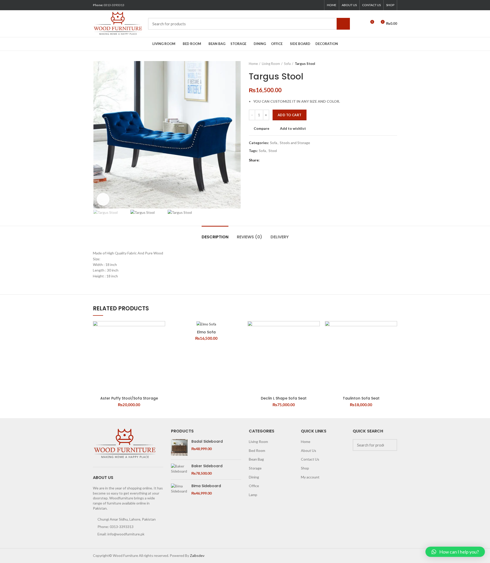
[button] (455, 552)
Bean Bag (256, 459)
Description (215, 237)
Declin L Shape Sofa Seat (284, 398)
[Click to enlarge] (103, 199)
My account (310, 477)
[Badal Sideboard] (179, 447)
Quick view (161, 341)
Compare (261, 128)
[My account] (360, 24)
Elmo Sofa (206, 332)
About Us (308, 450)
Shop (305, 468)
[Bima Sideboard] (179, 490)
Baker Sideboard (207, 466)
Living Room (271, 64)
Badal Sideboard (207, 441)
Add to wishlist (293, 128)
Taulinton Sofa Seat (361, 398)
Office (254, 486)
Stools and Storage (295, 143)
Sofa (287, 64)
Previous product (384, 63)
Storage (255, 468)
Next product (394, 63)
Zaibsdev (197, 555)
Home (253, 64)
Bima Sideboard (206, 486)
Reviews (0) (249, 237)
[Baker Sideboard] (179, 470)
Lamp (253, 494)
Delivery (280, 237)
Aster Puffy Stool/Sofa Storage (129, 398)
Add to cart (289, 115)
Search (343, 24)
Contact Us (310, 459)
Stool (272, 151)
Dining (254, 477)
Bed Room (257, 450)
